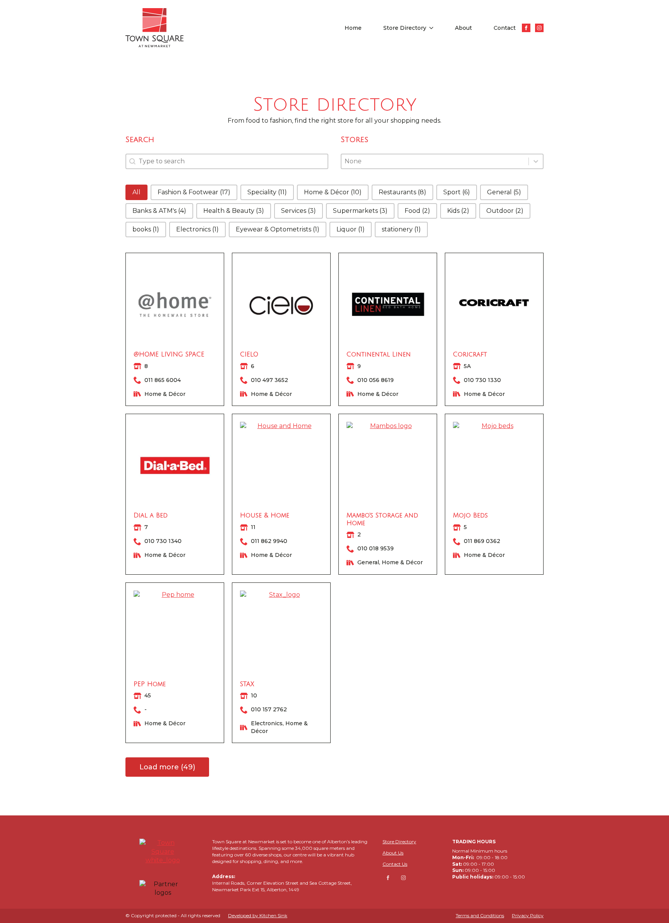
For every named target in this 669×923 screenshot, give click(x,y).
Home (353, 27)
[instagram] (539, 28)
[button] (136, 192)
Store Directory (404, 27)
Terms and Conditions (480, 915)
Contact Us (395, 864)
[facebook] (526, 28)
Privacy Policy (528, 915)
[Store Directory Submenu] (432, 28)
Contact (505, 27)
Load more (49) (167, 767)
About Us (393, 853)
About (463, 27)
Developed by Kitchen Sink (257, 915)
